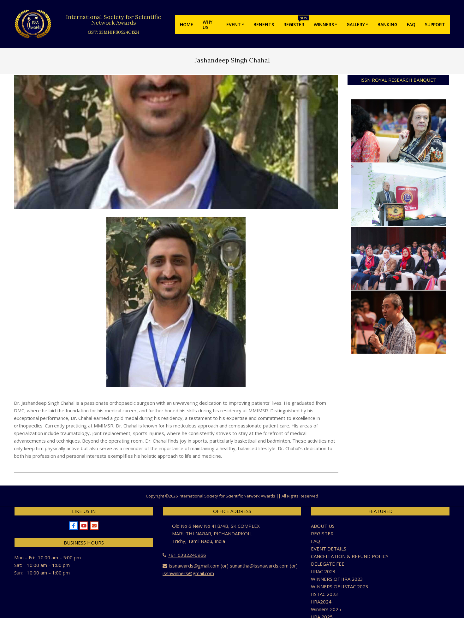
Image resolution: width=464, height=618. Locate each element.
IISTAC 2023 (324, 594)
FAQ (315, 541)
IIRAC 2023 (323, 571)
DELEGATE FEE (327, 564)
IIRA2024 (321, 601)
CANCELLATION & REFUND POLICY (350, 556)
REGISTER (322, 533)
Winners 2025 (326, 609)
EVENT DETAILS (328, 548)
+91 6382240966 (187, 555)
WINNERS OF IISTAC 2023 (339, 586)
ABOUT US (323, 526)
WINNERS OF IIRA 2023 (337, 579)
